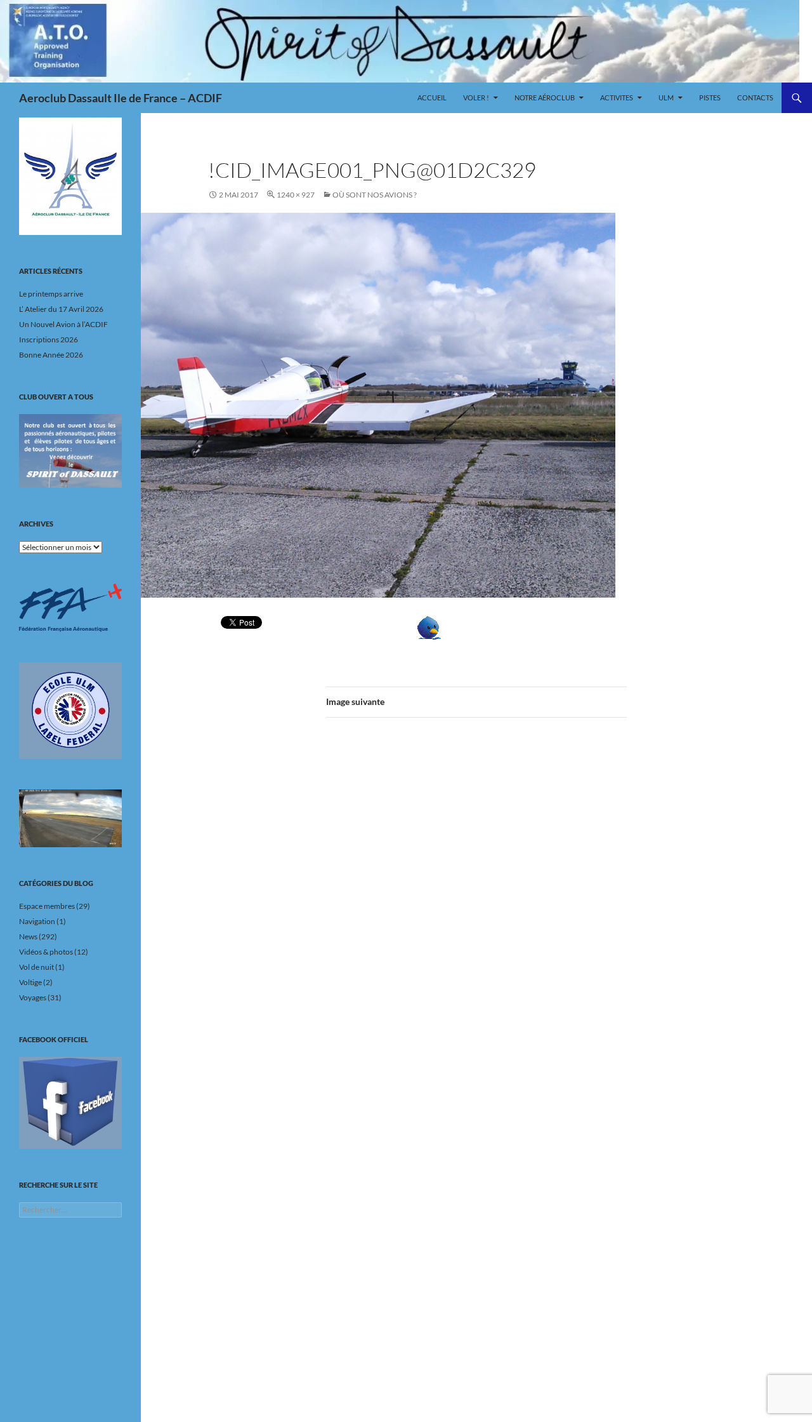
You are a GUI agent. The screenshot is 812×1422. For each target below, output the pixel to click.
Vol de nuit (36, 967)
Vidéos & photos (46, 951)
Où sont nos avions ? (374, 194)
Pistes (710, 97)
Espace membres (47, 906)
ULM (666, 97)
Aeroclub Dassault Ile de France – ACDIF (120, 98)
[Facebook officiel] (70, 1102)
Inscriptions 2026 (48, 339)
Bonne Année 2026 (51, 354)
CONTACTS (755, 97)
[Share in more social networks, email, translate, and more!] (468, 628)
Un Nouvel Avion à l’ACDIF (63, 324)
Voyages (32, 997)
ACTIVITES (616, 97)
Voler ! (476, 97)
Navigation (37, 921)
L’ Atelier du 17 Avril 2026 (61, 309)
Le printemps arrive (51, 293)
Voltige (30, 982)
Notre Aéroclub (544, 97)
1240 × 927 (296, 194)
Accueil (432, 97)
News (28, 936)
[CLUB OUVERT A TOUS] (70, 451)
